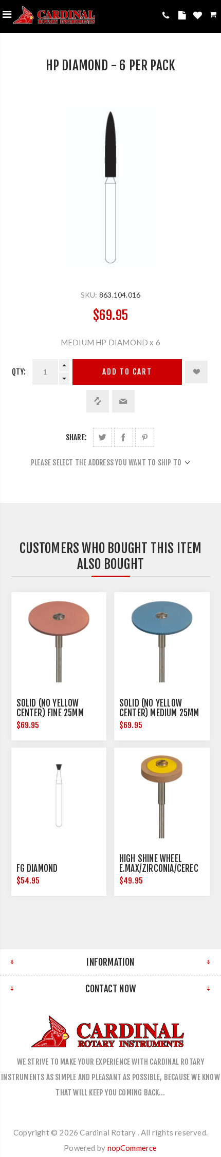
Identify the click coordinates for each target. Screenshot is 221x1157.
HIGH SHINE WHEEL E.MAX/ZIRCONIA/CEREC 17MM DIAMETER (158, 868)
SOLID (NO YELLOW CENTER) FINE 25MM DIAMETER (50, 713)
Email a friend (123, 401)
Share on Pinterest (144, 437)
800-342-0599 (168, 15)
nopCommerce (132, 1147)
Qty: (19, 372)
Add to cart (127, 372)
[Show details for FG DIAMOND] (59, 795)
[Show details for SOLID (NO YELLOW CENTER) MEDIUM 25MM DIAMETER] (162, 640)
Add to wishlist (196, 372)
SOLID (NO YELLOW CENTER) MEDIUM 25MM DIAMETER (159, 713)
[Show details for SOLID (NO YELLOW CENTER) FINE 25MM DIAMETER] (59, 640)
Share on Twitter (102, 437)
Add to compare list (97, 401)
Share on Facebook (123, 437)
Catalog (183, 17)
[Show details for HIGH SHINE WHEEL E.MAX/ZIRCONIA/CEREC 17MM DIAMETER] (162, 795)
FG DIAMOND (37, 868)
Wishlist (199, 17)
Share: (76, 437)
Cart (214, 16)
